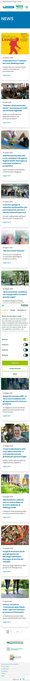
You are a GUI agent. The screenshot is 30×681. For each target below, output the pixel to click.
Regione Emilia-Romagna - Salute (12, 1)
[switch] (25, 344)
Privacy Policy (5, 666)
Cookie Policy (5, 669)
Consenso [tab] (5, 310)
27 (17, 632)
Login (2, 676)
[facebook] (20, 679)
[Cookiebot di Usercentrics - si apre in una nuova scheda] (21, 305)
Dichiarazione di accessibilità (9, 664)
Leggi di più (6, 75)
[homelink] (8, 7)
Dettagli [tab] (12, 310)
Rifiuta (15, 374)
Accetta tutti (15, 363)
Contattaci (4, 671)
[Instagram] (23, 679)
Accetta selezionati (15, 368)
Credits (3, 673)
